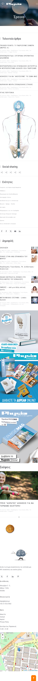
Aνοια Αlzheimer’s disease (8, 223)
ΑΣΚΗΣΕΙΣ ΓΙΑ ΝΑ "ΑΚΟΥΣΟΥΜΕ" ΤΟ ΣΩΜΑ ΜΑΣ (18, 76)
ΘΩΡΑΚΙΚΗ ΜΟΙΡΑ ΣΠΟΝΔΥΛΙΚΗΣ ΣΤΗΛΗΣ (16, 84)
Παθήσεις (2, 190)
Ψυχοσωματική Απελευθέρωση (9, 194)
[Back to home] (10, 4)
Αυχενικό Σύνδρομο (20, 283)
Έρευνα (2, 220)
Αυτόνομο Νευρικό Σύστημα (8, 214)
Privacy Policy (4, 622)
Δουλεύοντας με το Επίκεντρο (9, 200)
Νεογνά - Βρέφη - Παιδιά (7, 204)
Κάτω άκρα (17, 263)
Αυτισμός (2, 207)
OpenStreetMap (33, 670)
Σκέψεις (10, 511)
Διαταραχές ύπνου (5, 197)
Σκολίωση (17, 252)
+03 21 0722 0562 (5, 604)
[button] (37, 4)
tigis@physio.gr (5, 601)
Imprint (2, 619)
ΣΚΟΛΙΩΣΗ (4, 248)
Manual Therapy (13, 72)
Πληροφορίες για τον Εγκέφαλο (9, 210)
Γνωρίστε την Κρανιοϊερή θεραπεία (10, 187)
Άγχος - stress (12, 80)
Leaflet (25, 670)
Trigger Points (12, 52)
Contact (2, 617)
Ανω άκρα (11, 62)
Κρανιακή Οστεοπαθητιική (7, 217)
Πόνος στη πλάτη (13, 89)
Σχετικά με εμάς (13, 273)
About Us (3, 614)
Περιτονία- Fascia (13, 97)
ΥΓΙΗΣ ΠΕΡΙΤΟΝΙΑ (7, 93)
